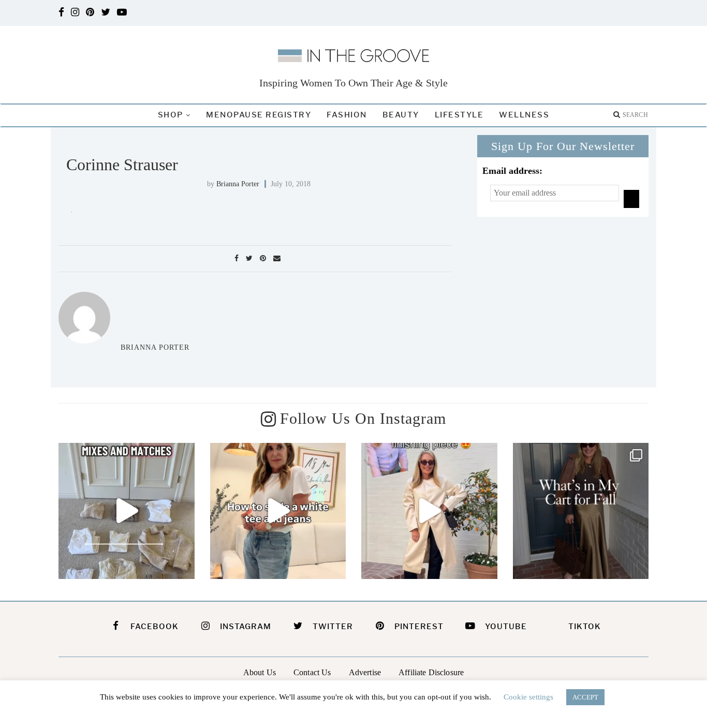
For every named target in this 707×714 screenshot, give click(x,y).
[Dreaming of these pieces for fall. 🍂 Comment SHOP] (581, 511)
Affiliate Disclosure (431, 672)
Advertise (365, 672)
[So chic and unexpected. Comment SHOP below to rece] (429, 511)
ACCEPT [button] (585, 697)
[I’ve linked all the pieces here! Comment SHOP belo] (126, 511)
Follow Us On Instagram (363, 418)
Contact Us (312, 672)
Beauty (400, 115)
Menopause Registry (258, 115)
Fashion (347, 115)
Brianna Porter (237, 184)
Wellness (524, 115)
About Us (259, 672)
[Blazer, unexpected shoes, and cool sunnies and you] (278, 511)
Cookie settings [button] (528, 697)
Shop (170, 115)
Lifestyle (459, 115)
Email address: (512, 171)
